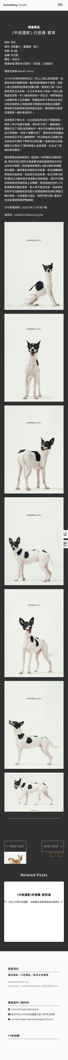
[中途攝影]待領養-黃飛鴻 (34, 895)
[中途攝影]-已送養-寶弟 (34, 32)
